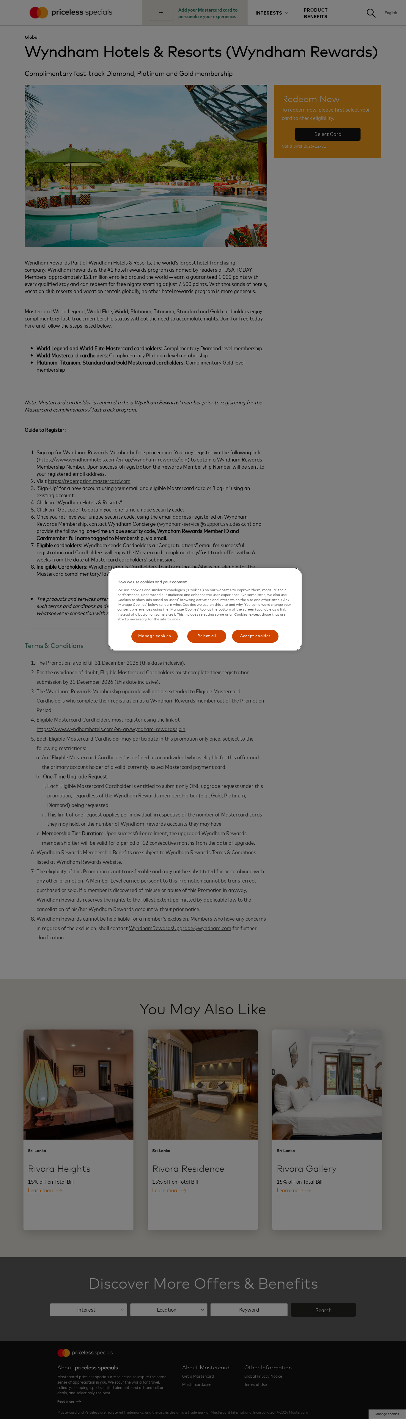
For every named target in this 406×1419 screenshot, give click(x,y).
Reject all (206, 636)
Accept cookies (255, 636)
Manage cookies (154, 636)
